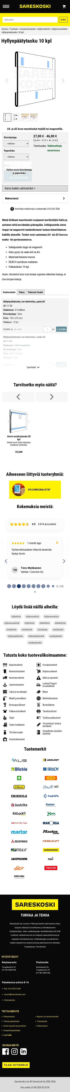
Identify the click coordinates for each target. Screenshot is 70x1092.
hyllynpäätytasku (15, 636)
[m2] (19, 823)
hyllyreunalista (32, 616)
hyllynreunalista (51, 616)
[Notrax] (19, 850)
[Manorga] (51, 823)
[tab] (9, 292)
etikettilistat (60, 623)
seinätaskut (58, 629)
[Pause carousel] (35, 592)
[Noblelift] (51, 841)
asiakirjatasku (55, 636)
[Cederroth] (19, 778)
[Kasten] (51, 805)
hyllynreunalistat (11, 623)
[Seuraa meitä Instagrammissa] (14, 1051)
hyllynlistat (29, 623)
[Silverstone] (19, 859)
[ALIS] (19, 760)
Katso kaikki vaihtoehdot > (20, 188)
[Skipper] (51, 859)
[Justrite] (19, 805)
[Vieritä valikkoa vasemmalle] (18, 397)
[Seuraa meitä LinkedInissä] (23, 1051)
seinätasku (42, 629)
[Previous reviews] (6, 561)
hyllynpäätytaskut (36, 636)
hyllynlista (16, 616)
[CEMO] (51, 778)
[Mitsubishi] (19, 841)
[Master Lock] (51, 832)
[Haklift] (51, 796)
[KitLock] (19, 814)
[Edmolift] (51, 787)
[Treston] (51, 868)
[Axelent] (51, 760)
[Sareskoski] (51, 850)
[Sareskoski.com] (35, 910)
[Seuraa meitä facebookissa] (5, 1051)
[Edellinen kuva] (7, 81)
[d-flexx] (19, 787)
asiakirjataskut (35, 642)
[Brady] (51, 769)
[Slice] (19, 868)
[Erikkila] (19, 796)
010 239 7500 (53, 209)
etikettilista (45, 623)
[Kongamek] (51, 814)
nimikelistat (27, 629)
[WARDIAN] (19, 877)
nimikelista (11, 629)
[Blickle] (19, 769)
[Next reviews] (64, 561)
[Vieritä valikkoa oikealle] (52, 397)
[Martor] (19, 832)
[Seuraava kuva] (63, 81)
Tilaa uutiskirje (16, 1065)
